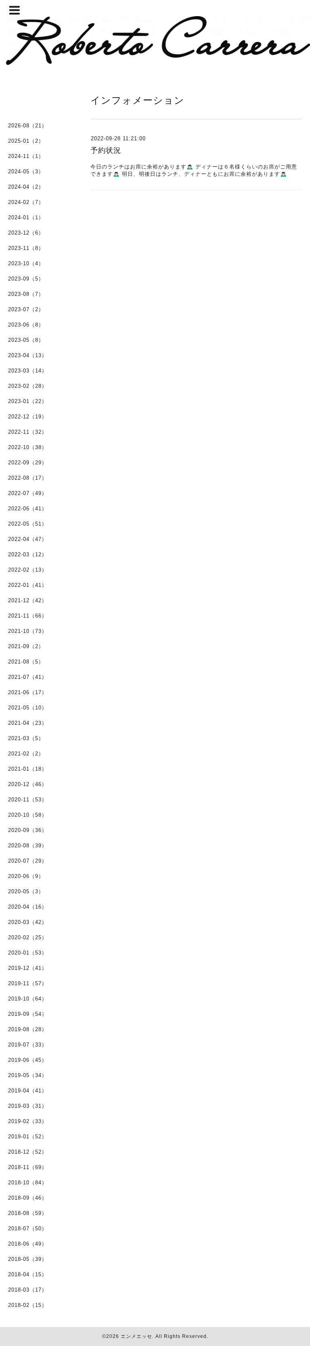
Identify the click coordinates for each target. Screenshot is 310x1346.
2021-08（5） (26, 662)
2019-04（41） (27, 1091)
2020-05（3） (26, 891)
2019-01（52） (27, 1137)
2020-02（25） (27, 937)
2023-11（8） (26, 248)
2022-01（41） (27, 585)
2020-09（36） (27, 830)
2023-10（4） (26, 263)
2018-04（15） (27, 1274)
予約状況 (105, 150)
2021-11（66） (27, 616)
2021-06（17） (27, 692)
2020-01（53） (27, 953)
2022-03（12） (27, 554)
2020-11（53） (27, 800)
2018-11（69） (27, 1167)
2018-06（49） (27, 1244)
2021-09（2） (26, 646)
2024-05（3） (26, 172)
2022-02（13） (27, 570)
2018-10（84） (27, 1183)
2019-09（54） (27, 1014)
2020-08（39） (27, 846)
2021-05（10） (27, 708)
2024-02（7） (26, 202)
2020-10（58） (27, 815)
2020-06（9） (26, 876)
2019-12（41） (27, 968)
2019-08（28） (27, 1029)
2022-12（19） (27, 417)
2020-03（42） (27, 922)
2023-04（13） (27, 355)
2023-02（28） (27, 386)
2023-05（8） (26, 340)
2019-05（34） (27, 1075)
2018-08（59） (27, 1213)
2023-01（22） (27, 401)
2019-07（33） (27, 1045)
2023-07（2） (26, 309)
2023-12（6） (26, 233)
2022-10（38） (27, 447)
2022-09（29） (27, 463)
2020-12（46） (27, 784)
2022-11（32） (27, 432)
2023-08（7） (26, 294)
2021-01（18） (27, 769)
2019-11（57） (27, 983)
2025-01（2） (26, 141)
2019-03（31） (27, 1106)
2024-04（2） (26, 187)
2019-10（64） (27, 999)
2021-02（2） (26, 754)
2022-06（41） (27, 509)
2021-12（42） (27, 600)
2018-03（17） (27, 1290)
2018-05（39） (27, 1259)
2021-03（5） (26, 738)
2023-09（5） (26, 279)
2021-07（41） (27, 677)
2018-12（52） (27, 1152)
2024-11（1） (26, 156)
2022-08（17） (27, 478)
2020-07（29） (27, 861)
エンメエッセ (136, 1336)
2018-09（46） (27, 1198)
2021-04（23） (27, 723)
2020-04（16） (27, 907)
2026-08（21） (27, 126)
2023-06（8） (26, 325)
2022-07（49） (27, 493)
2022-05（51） (27, 524)
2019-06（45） (27, 1060)
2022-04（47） (27, 539)
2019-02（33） (27, 1121)
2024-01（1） (26, 217)
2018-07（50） (27, 1228)
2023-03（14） (27, 371)
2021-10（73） (27, 631)
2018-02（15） (27, 1305)
